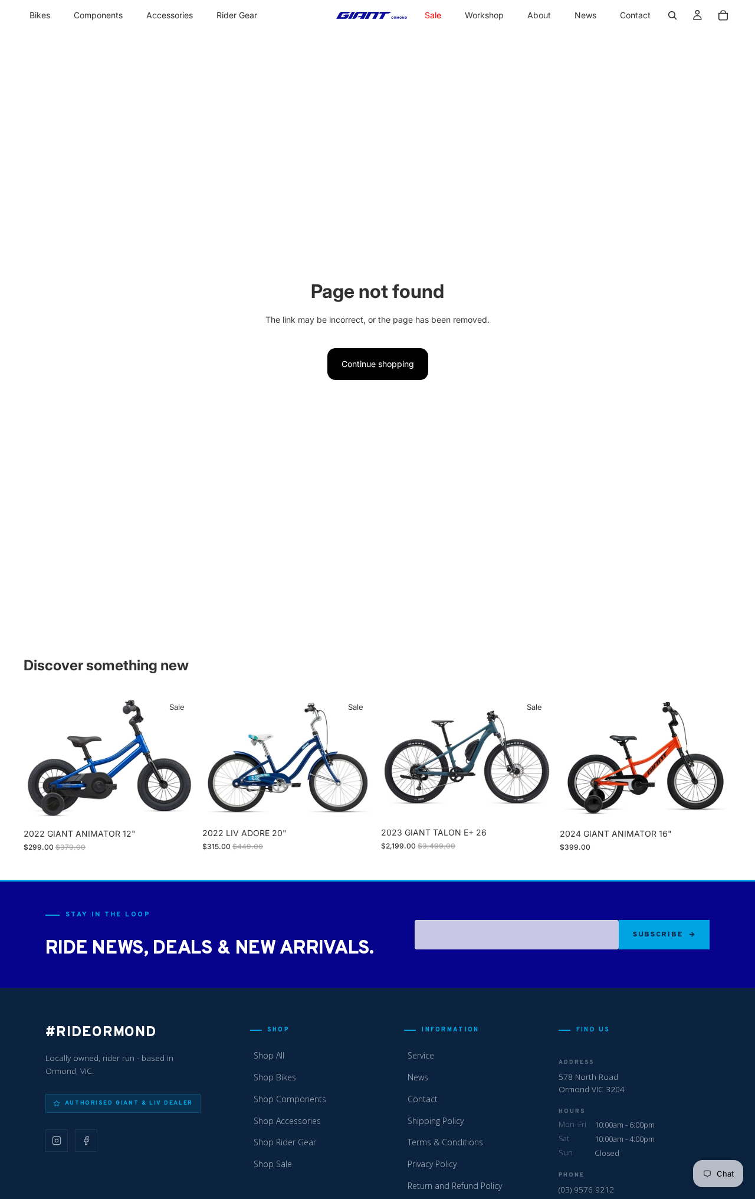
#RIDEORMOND (101, 1033)
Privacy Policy (432, 1163)
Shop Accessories (287, 1120)
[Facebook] (86, 1140)
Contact (423, 1099)
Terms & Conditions (445, 1142)
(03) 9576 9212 (586, 1189)
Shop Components (290, 1099)
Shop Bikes (275, 1077)
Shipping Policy (436, 1120)
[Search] (672, 15)
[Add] (177, 804)
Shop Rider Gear (285, 1142)
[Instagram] (56, 1140)
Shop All (269, 1055)
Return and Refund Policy (455, 1185)
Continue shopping (378, 364)
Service (421, 1055)
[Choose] (355, 804)
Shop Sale (273, 1163)
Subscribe (658, 934)
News (418, 1077)
